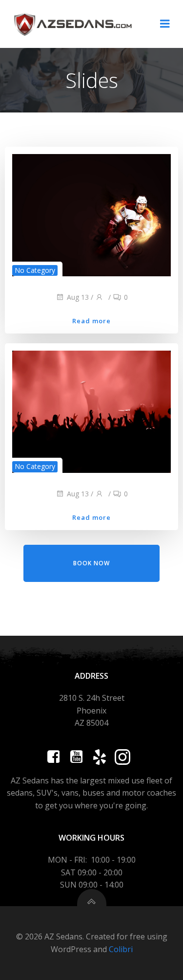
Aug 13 (78, 297)
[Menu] (165, 24)
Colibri (121, 949)
